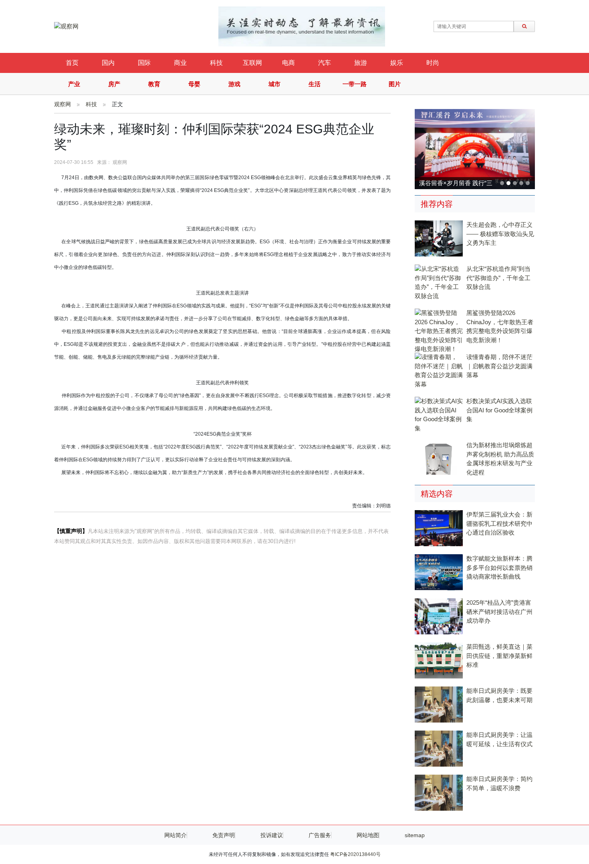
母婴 (194, 84)
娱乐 (396, 62)
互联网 (252, 62)
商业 (180, 62)
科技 (216, 62)
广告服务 (320, 835)
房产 (114, 84)
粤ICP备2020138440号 (355, 854)
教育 (154, 84)
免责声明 (223, 835)
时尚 (432, 62)
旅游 (360, 62)
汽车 (324, 62)
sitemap (415, 835)
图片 (395, 84)
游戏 (234, 84)
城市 (274, 84)
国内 (108, 62)
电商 (288, 62)
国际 (144, 62)
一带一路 (355, 84)
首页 (72, 62)
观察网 (62, 104)
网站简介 (175, 835)
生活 (315, 84)
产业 (74, 84)
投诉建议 (271, 835)
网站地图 (368, 835)
